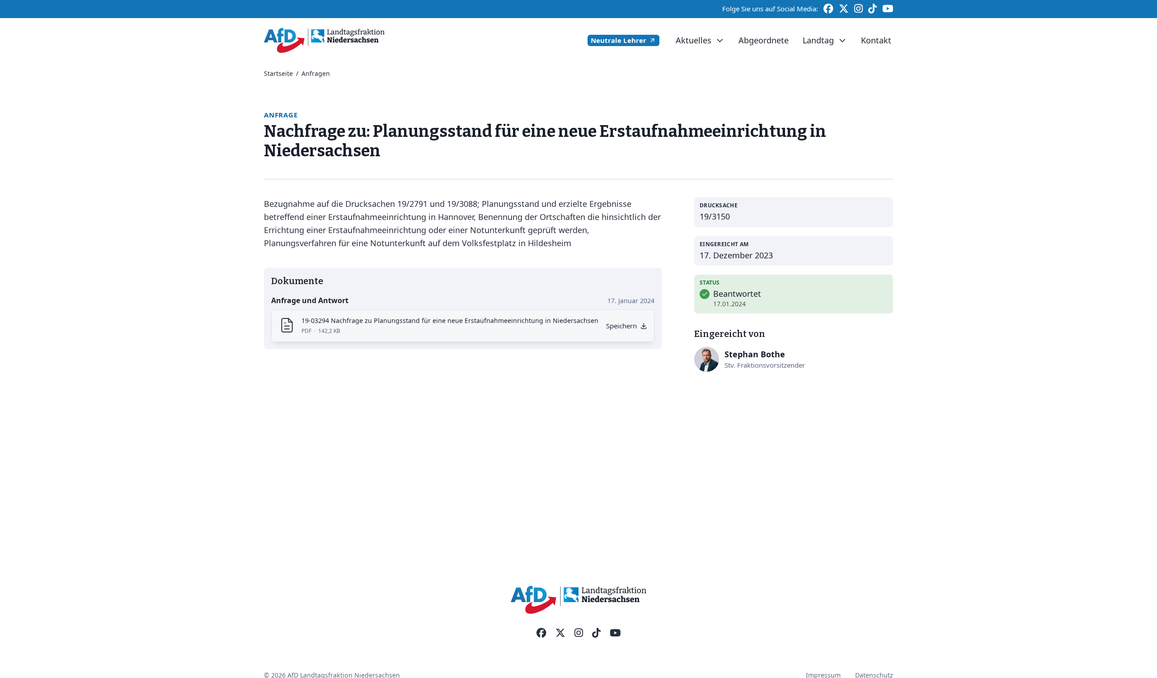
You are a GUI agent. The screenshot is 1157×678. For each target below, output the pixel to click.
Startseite (278, 73)
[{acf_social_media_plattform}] (541, 633)
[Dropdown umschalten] (719, 41)
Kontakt (876, 40)
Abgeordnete (763, 40)
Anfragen (315, 73)
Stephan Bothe (754, 354)
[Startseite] (324, 40)
